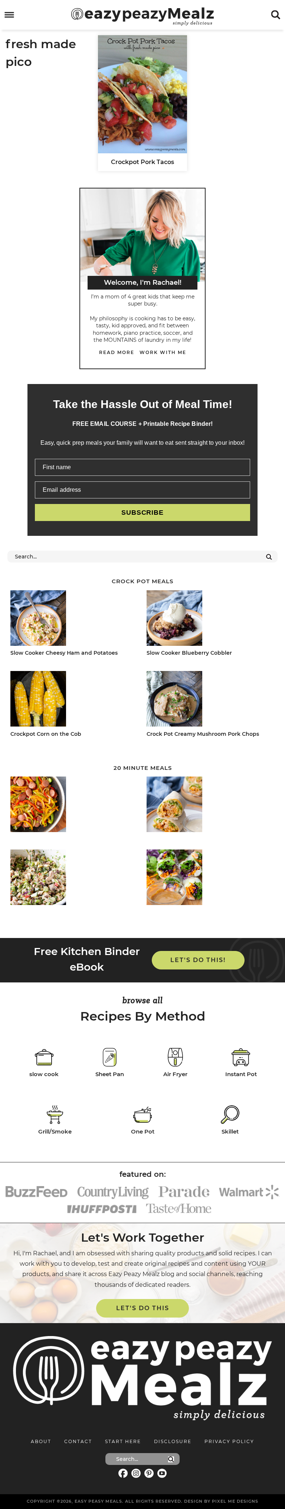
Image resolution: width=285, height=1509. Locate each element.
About (41, 1441)
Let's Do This (142, 1308)
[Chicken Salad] (72, 878)
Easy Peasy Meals (142, 16)
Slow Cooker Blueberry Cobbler (189, 653)
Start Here (123, 1441)
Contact (78, 1441)
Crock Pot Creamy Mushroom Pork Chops (203, 734)
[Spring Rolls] (209, 878)
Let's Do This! (198, 960)
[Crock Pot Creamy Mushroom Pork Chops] (209, 700)
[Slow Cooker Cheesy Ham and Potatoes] (72, 619)
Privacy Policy (229, 1441)
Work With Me (163, 352)
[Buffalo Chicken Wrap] (209, 806)
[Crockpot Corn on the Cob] (72, 700)
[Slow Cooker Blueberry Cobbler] (209, 619)
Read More (116, 352)
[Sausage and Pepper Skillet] (72, 806)
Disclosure (172, 1441)
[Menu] (9, 15)
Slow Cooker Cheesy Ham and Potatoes (64, 653)
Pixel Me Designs (235, 1501)
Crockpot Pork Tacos (142, 162)
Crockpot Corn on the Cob (45, 734)
